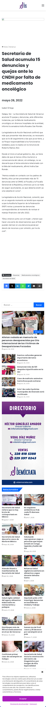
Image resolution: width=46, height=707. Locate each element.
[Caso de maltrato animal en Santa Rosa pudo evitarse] (8, 381)
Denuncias (16, 275)
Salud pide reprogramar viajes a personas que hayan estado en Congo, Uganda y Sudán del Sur (33, 543)
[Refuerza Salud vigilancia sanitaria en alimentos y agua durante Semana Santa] (34, 560)
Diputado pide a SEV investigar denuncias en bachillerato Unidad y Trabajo (33, 601)
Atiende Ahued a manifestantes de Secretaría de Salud (11, 570)
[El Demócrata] (23, 5)
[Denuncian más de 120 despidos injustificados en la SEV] (8, 370)
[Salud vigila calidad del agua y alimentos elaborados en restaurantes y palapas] (12, 590)
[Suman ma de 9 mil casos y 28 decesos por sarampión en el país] (34, 619)
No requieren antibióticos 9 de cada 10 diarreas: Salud (32, 511)
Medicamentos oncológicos (30, 275)
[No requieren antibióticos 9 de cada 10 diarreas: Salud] (34, 499)
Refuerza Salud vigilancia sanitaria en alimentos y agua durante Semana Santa (34, 573)
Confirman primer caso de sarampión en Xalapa (12, 656)
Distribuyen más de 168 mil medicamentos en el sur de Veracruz (12, 629)
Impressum (33, 704)
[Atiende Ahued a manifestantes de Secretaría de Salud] (12, 560)
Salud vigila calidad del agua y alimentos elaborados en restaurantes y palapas (11, 602)
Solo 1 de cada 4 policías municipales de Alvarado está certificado (30, 392)
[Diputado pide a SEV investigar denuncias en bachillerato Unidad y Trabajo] (34, 590)
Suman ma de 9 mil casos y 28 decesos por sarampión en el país (33, 630)
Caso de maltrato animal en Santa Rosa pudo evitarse (30, 379)
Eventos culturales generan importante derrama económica (29, 358)
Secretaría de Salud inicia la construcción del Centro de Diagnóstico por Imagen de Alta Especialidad (34, 660)
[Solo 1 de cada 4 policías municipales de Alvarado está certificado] (8, 392)
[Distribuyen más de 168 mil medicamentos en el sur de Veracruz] (12, 619)
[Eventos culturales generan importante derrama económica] (8, 358)
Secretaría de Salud (9, 278)
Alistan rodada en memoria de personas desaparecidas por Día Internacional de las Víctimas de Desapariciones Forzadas (20, 342)
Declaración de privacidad (19, 704)
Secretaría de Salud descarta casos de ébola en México (11, 539)
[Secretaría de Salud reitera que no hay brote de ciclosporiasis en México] (12, 499)
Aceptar (23, 699)
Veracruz (12, 47)
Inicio (5, 47)
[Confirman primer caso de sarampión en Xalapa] (12, 646)
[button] (42, 672)
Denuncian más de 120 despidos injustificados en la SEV (30, 369)
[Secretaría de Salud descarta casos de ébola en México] (12, 529)
